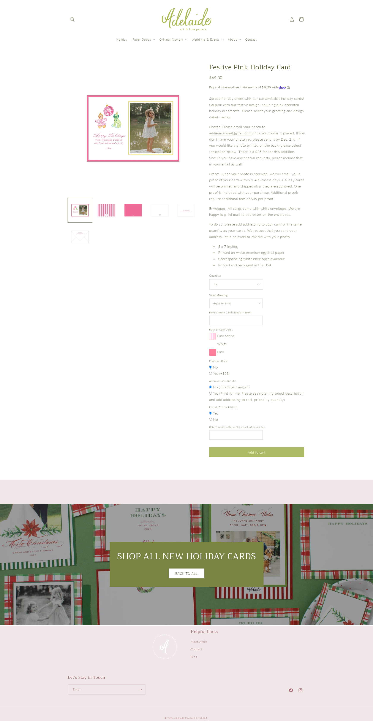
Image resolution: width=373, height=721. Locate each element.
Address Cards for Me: (222, 381)
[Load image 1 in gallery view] (80, 210)
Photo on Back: (218, 361)
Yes (215, 413)
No (215, 367)
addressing (252, 224)
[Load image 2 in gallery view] (106, 210)
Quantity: (215, 275)
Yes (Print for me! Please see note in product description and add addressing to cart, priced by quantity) (256, 396)
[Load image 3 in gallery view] (133, 210)
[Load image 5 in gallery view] (186, 210)
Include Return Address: (223, 407)
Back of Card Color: (221, 329)
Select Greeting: (218, 295)
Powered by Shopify (197, 717)
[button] (72, 19)
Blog (194, 657)
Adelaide (179, 717)
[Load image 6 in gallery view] (80, 237)
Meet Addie (199, 642)
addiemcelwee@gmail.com (231, 133)
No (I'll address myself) (231, 387)
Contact (196, 649)
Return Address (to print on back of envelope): (237, 427)
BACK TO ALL (186, 573)
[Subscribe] (140, 689)
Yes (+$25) (221, 373)
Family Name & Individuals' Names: (230, 312)
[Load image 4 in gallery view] (159, 210)
